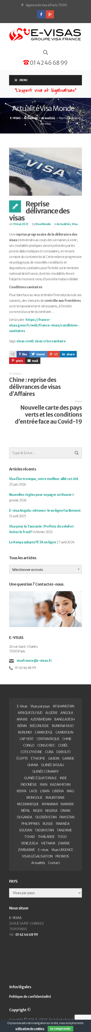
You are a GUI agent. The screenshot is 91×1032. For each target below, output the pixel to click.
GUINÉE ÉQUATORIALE (40, 778)
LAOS (33, 791)
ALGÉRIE (51, 713)
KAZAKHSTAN (60, 784)
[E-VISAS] (45, 35)
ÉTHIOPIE (38, 758)
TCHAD (29, 837)
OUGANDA (24, 817)
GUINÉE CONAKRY (45, 771)
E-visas (43, 850)
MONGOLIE (34, 797)
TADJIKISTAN (44, 830)
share (70, 354)
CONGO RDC (46, 745)
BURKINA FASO (63, 726)
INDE (63, 778)
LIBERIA (58, 791)
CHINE (66, 739)
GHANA (32, 765)
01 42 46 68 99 (48, 62)
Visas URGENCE (62, 850)
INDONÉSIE (29, 784)
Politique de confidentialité (30, 996)
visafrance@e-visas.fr (34, 660)
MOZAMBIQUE (28, 804)
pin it (19, 361)
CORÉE (63, 745)
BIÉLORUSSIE (39, 726)
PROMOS (62, 856)
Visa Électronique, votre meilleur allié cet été (43, 479)
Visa (75, 224)
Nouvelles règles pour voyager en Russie (40, 495)
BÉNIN (22, 726)
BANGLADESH (64, 719)
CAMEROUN (64, 732)
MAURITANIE (55, 797)
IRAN (43, 784)
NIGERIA (51, 811)
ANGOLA (66, 713)
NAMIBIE (67, 804)
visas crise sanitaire (50, 341)
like (24, 354)
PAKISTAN (67, 817)
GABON (53, 758)
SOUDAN (25, 830)
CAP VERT (27, 739)
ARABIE (22, 719)
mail (35, 361)
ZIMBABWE (26, 850)
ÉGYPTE (22, 758)
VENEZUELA (29, 843)
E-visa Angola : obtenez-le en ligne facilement (44, 510)
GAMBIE (68, 758)
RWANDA (63, 824)
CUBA (49, 752)
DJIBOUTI (63, 752)
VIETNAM (48, 843)
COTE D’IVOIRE (31, 752)
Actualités (64, 224)
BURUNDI (25, 732)
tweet (40, 354)
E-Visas (22, 706)
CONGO (28, 745)
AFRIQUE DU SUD (30, 713)
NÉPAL (25, 811)
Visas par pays (40, 706)
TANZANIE (64, 830)
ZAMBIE (64, 843)
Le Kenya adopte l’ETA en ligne (32, 542)
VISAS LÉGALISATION (37, 856)
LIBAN (44, 791)
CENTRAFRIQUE (48, 739)
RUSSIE (48, 824)
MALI (70, 791)
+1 (55, 354)
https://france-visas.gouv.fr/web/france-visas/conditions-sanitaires (44, 325)
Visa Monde (43, 224)
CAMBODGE (43, 732)
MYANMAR (50, 804)
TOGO (62, 837)
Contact (54, 863)
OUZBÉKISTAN (45, 817)
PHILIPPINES (30, 824)
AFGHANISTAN (63, 706)
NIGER (37, 811)
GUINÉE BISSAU (52, 765)
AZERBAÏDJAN (41, 719)
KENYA (22, 791)
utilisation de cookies (29, 1028)
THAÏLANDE (46, 837)
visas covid (25, 341)
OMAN (65, 811)
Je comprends (60, 1028)
